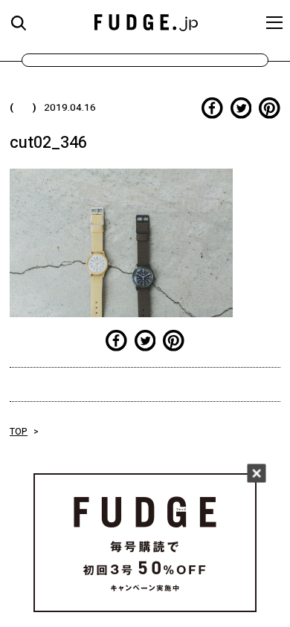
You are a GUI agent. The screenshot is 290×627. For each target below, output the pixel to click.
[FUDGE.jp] (146, 22)
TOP (19, 431)
